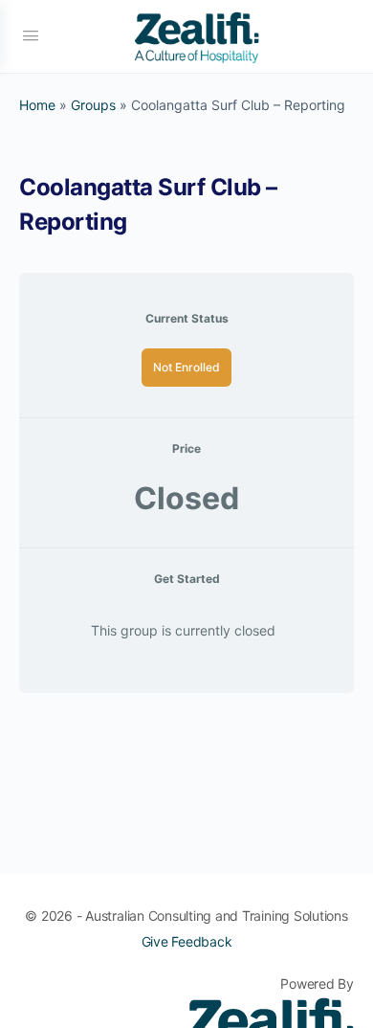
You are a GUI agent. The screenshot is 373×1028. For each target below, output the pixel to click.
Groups (93, 105)
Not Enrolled (186, 367)
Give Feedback (187, 941)
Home (37, 105)
